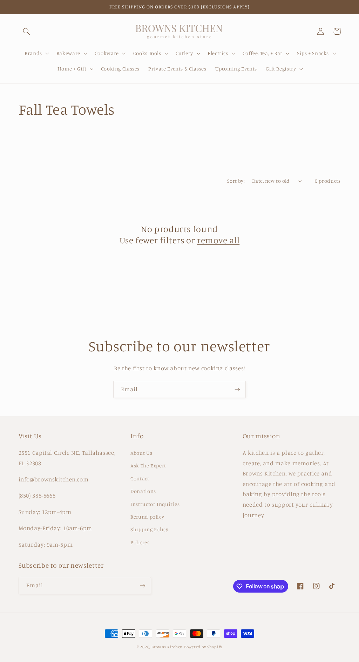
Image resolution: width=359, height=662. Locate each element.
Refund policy (147, 517)
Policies (139, 542)
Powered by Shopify (203, 646)
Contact (139, 478)
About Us (141, 453)
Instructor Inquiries (155, 504)
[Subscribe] (237, 389)
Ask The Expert (148, 465)
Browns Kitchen (167, 646)
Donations (143, 491)
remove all (218, 240)
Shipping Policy (149, 529)
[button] (27, 31)
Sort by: (236, 181)
